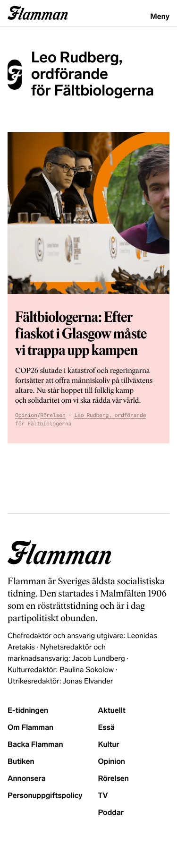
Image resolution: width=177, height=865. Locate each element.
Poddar (111, 812)
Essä (106, 727)
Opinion (26, 415)
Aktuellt (112, 710)
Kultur (108, 744)
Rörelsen (52, 415)
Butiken (21, 761)
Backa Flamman (35, 744)
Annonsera (27, 778)
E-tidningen (28, 710)
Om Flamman (30, 727)
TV (103, 795)
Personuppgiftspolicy (45, 795)
